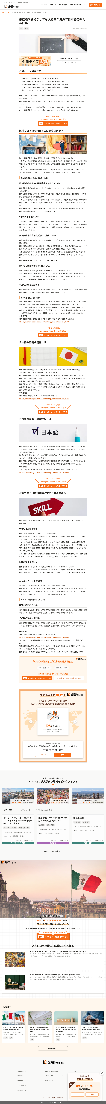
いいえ (43, 754)
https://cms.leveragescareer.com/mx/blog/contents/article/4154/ (44, 398)
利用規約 (60, 1098)
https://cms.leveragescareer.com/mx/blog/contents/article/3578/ (44, 321)
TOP (3, 12)
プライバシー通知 (49, 1098)
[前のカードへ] (31, 721)
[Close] (102, 1073)
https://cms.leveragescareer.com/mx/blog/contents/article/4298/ (44, 637)
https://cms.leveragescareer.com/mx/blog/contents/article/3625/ (44, 472)
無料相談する (95, 4)
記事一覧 (9, 12)
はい (62, 754)
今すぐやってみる (67, 62)
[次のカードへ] (75, 721)
